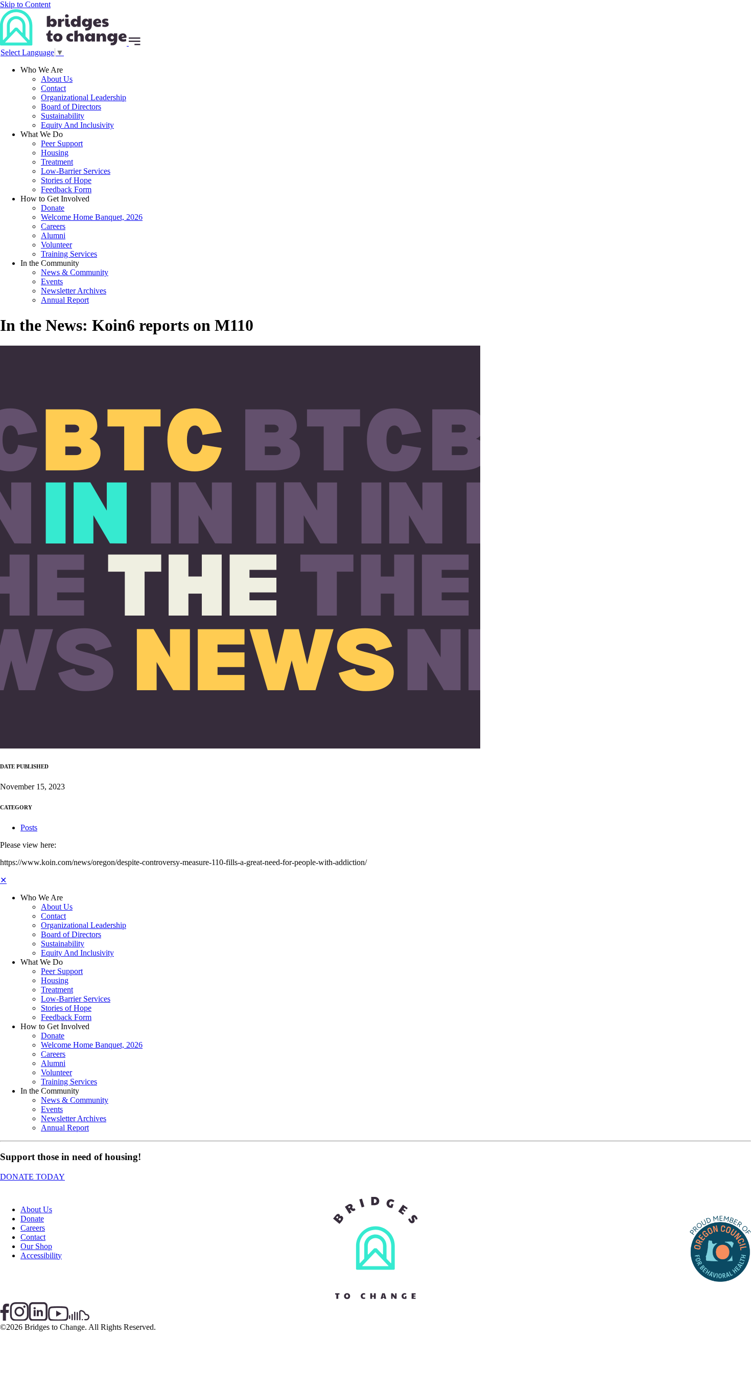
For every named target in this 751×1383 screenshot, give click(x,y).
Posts (28, 827)
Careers (53, 226)
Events (52, 281)
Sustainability (62, 115)
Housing (54, 152)
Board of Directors (71, 106)
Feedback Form (66, 189)
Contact (53, 88)
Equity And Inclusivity (77, 125)
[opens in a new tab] (720, 1298)
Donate (52, 207)
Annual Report (65, 300)
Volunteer (56, 244)
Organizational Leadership (83, 97)
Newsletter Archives (73, 290)
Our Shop (36, 1246)
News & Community (74, 272)
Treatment (57, 161)
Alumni (53, 235)
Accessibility (41, 1255)
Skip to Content (25, 4)
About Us (57, 79)
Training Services (69, 254)
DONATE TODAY (32, 1176)
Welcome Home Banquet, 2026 (92, 217)
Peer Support (62, 143)
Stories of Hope (66, 180)
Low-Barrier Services (75, 171)
